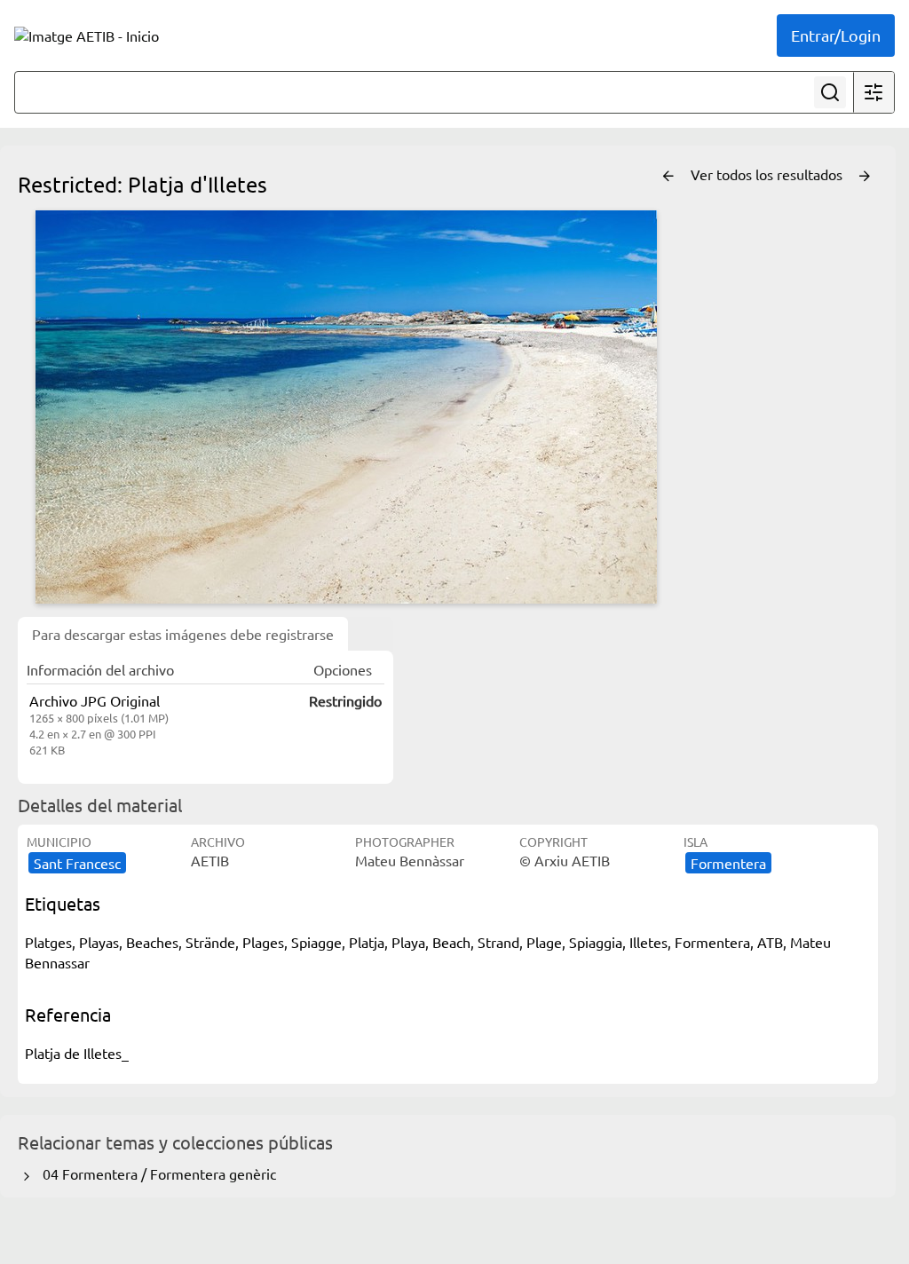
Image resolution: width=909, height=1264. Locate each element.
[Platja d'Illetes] (346, 407)
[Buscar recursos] (830, 92)
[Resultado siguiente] (864, 177)
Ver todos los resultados (768, 174)
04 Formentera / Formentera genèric (156, 1173)
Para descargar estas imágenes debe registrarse (183, 634)
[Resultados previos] (668, 177)
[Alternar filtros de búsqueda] (873, 92)
